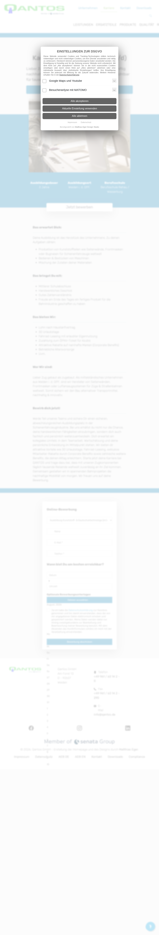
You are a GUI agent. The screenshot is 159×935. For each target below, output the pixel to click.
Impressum (72, 122)
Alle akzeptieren (80, 101)
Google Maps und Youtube (65, 80)
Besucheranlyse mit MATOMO (68, 90)
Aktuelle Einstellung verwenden (79, 108)
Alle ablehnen (79, 116)
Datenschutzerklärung (69, 75)
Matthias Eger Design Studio (87, 127)
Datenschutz (86, 122)
